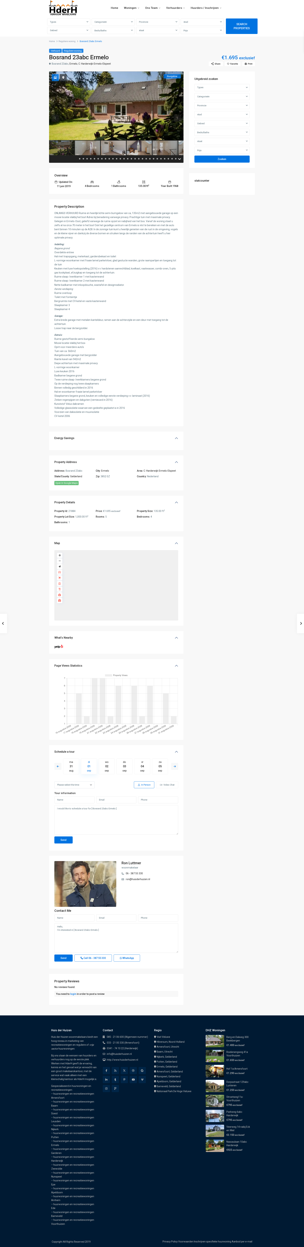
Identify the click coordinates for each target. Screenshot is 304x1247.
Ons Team (151, 8)
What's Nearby (63, 637)
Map (57, 543)
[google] (142, 1070)
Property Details (64, 502)
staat (141, 30)
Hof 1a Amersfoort (237, 1068)
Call (94, 958)
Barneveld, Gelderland (169, 1086)
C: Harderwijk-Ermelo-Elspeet (94, 63)
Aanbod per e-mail (242, 1241)
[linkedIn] (106, 1079)
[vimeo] (142, 1079)
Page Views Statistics (68, 665)
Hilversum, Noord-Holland (171, 1041)
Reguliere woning (67, 41)
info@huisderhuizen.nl (119, 1054)
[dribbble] (133, 1070)
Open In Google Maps (66, 483)
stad (185, 22)
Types (53, 22)
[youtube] (133, 1079)
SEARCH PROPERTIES (242, 26)
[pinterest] (124, 1079)
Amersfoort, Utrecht (168, 1046)
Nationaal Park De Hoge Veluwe (174, 1091)
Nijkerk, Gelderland (167, 1056)
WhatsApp (128, 958)
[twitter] (124, 1070)
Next (174, 766)
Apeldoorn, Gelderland (169, 1081)
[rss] (115, 1070)
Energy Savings (64, 438)
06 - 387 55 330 (134, 873)
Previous (57, 766)
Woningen (130, 8)
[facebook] (106, 1070)
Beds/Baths (100, 30)
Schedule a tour (64, 751)
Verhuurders (174, 8)
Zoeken (222, 159)
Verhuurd (55, 50)
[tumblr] (115, 1079)
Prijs (185, 30)
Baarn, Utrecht (165, 1051)
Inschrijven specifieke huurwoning (212, 1241)
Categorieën (100, 22)
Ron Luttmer (131, 863)
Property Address (65, 462)
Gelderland (76, 476)
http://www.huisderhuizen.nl (122, 1059)
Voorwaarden (185, 1241)
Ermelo (73, 63)
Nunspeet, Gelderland (168, 1076)
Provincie (143, 22)
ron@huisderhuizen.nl (138, 879)
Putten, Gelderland (167, 1061)
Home (114, 8)
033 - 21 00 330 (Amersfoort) (123, 1042)
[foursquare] (115, 1088)
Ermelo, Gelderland (167, 1066)
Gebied (53, 30)
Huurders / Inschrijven (205, 8)
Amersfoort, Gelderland (170, 1071)
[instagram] (106, 1088)
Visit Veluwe (163, 1036)
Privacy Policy (170, 1241)
